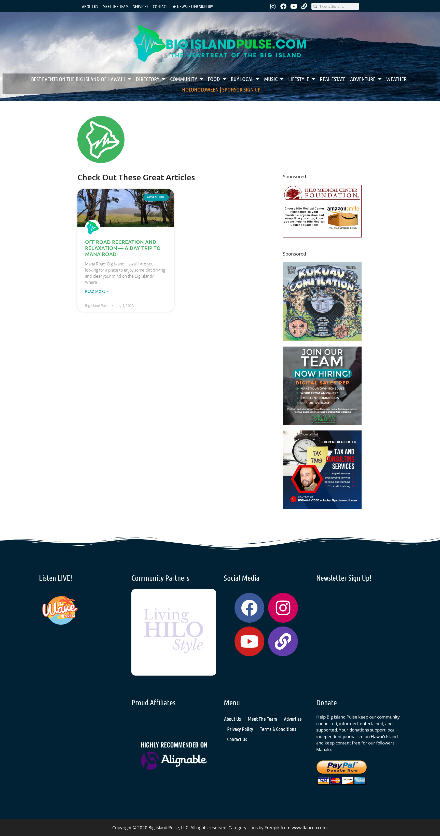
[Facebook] (283, 6)
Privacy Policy (240, 729)
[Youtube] (294, 6)
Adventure (363, 79)
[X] (322, 236)
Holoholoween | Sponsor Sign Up (221, 89)
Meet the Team (116, 6)
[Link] (304, 6)
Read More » (96, 291)
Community (183, 79)
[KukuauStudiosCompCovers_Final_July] (322, 339)
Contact (160, 6)
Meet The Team (262, 719)
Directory (147, 79)
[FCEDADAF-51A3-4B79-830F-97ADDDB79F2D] (322, 507)
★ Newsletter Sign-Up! (192, 6)
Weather (396, 79)
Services (140, 6)
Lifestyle (298, 79)
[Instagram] (273, 6)
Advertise (293, 719)
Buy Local (242, 79)
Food (214, 79)
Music (271, 79)
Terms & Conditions (278, 729)
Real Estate (333, 79)
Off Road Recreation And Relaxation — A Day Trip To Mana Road (123, 247)
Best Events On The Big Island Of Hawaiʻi (78, 79)
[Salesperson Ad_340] (322, 423)
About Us (90, 6)
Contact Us (237, 739)
